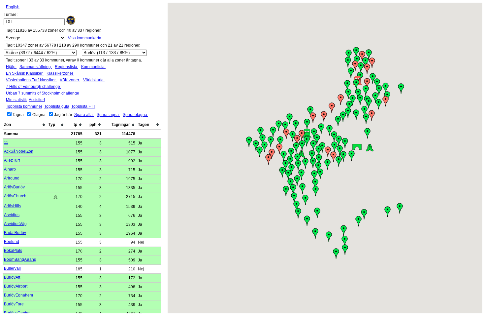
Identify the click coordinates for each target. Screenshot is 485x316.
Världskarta (94, 80)
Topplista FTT (83, 106)
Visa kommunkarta (84, 38)
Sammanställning (35, 66)
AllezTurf (12, 160)
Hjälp (11, 66)
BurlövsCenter (17, 313)
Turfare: (10, 14)
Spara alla (84, 114)
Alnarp (10, 169)
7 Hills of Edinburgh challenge (33, 86)
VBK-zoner (70, 80)
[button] (345, 241)
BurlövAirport (15, 286)
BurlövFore (14, 304)
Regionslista (66, 66)
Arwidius (11, 215)
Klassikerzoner (60, 73)
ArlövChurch (15, 196)
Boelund (11, 241)
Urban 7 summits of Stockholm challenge (43, 93)
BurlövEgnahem (18, 295)
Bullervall (12, 268)
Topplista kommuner (24, 106)
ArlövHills (12, 206)
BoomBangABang (20, 259)
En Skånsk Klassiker (25, 73)
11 (6, 142)
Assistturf (37, 100)
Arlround (11, 178)
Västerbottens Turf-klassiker (31, 80)
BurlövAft (12, 277)
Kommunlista (93, 66)
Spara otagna (135, 114)
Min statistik (16, 100)
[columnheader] (25, 125)
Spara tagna (108, 114)
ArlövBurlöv (14, 187)
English (12, 7)
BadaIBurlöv (15, 232)
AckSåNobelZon (18, 151)
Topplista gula (56, 106)
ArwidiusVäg (15, 223)
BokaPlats (13, 250)
